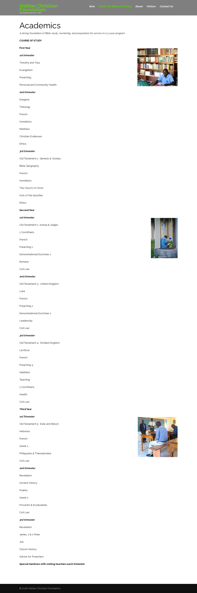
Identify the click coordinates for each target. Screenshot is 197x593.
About (139, 6)
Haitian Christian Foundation (38, 7)
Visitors (151, 6)
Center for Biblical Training (115, 6)
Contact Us (166, 6)
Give (92, 6)
